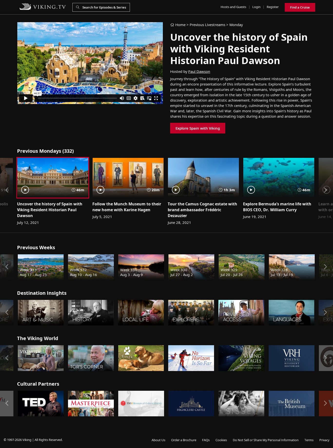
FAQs (206, 440)
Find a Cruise (300, 7)
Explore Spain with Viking (198, 128)
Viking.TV (43, 6)
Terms (308, 440)
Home (180, 24)
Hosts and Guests (233, 7)
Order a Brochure (183, 440)
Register (273, 7)
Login (256, 7)
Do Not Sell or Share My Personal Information (266, 440)
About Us (158, 440)
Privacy (324, 440)
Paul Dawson (199, 71)
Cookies (221, 440)
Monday (236, 24)
